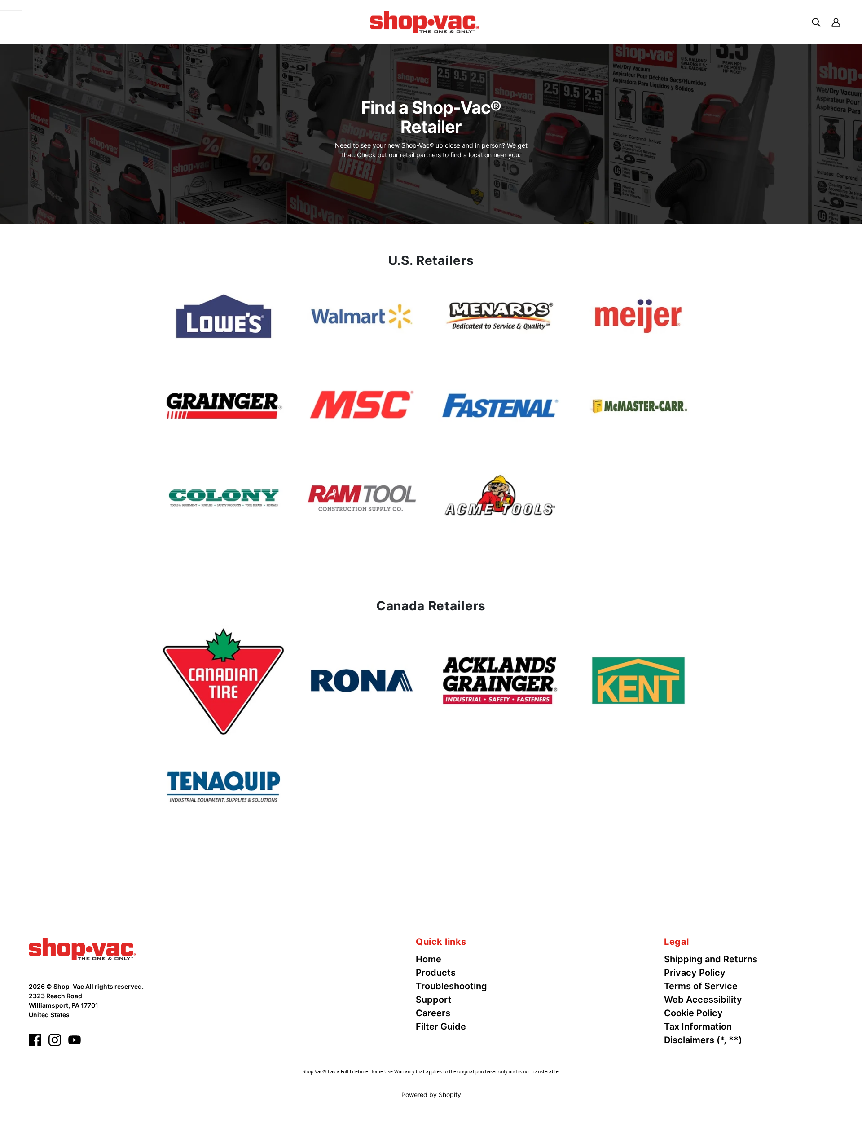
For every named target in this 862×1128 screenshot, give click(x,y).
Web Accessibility (703, 999)
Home (428, 959)
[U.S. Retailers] (224, 316)
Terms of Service (701, 986)
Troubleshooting (451, 986)
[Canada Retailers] (224, 680)
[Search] (816, 22)
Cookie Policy (693, 1013)
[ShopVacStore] (82, 948)
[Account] (835, 22)
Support (434, 999)
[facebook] (35, 1040)
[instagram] (55, 1040)
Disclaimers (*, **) (703, 1040)
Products (436, 972)
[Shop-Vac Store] (424, 21)
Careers (433, 1013)
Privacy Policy (695, 972)
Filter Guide (441, 1026)
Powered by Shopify (431, 1094)
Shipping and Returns (710, 959)
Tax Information (698, 1026)
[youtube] (74, 1040)
